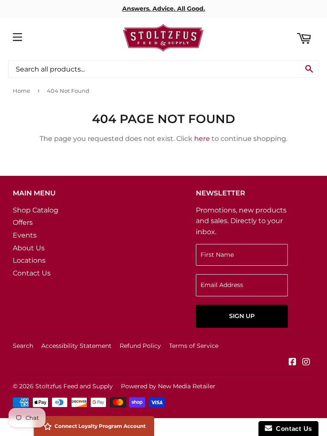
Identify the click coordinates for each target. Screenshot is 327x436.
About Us (29, 248)
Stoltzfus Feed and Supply (74, 386)
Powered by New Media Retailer (168, 386)
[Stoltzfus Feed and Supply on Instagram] (306, 363)
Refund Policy (140, 345)
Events (25, 235)
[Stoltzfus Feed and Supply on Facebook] (292, 363)
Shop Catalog (35, 210)
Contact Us (32, 273)
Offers (23, 222)
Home (21, 90)
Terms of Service (193, 345)
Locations (29, 260)
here (202, 139)
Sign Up (242, 316)
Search (23, 345)
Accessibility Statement (76, 345)
